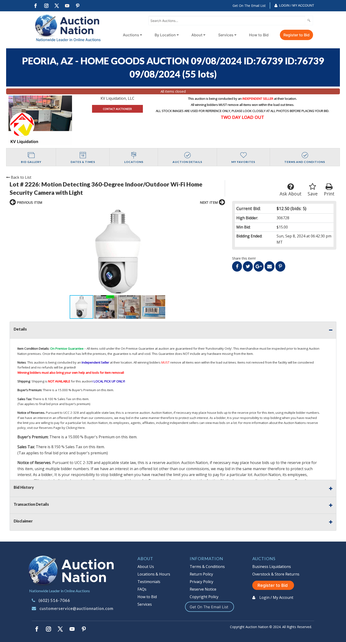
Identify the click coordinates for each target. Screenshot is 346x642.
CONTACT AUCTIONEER (117, 109)
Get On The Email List (249, 5)
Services (225, 35)
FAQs (141, 589)
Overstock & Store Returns (275, 574)
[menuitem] (132, 35)
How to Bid (259, 35)
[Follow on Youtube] (67, 6)
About (196, 35)
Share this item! (244, 258)
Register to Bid (296, 35)
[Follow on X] (56, 6)
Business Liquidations (271, 566)
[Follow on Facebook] (35, 6)
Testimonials (148, 581)
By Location (165, 35)
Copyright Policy (204, 596)
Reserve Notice (203, 589)
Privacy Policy (201, 581)
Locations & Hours (153, 574)
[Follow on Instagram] (46, 6)
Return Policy (201, 574)
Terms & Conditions (207, 566)
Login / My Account (296, 5)
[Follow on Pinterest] (78, 6)
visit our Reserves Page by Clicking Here (56, 428)
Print (329, 194)
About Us (145, 566)
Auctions (131, 35)
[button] (117, 251)
